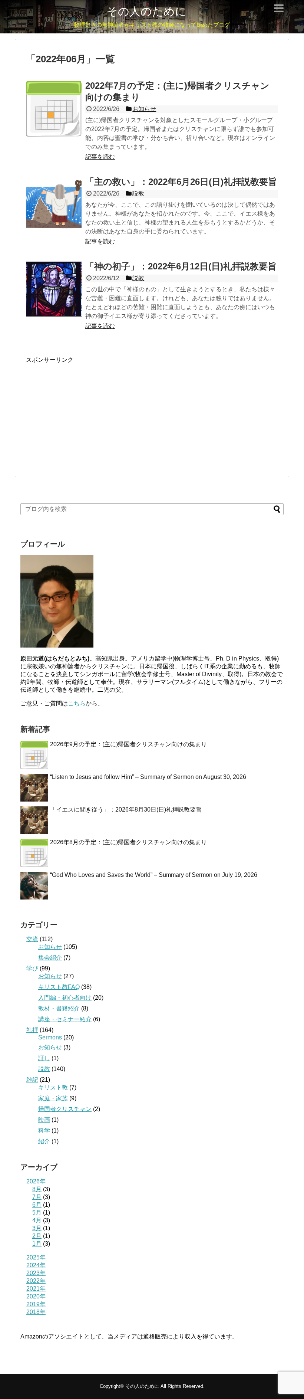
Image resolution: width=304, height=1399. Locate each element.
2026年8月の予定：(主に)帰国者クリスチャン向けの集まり (128, 842)
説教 (44, 1069)
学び (32, 968)
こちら (77, 703)
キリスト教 (53, 1087)
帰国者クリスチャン (65, 1109)
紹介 (44, 1141)
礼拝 (32, 1030)
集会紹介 (50, 957)
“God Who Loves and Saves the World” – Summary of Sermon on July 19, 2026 (153, 875)
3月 (37, 1228)
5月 (37, 1212)
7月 (37, 1197)
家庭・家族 (53, 1098)
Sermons (50, 1037)
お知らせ (50, 947)
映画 (44, 1120)
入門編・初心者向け (65, 998)
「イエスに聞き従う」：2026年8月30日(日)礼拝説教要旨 (126, 809)
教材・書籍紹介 (59, 1008)
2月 (37, 1236)
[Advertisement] (81, 410)
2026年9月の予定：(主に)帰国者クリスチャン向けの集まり (128, 744)
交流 (32, 939)
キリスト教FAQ (59, 987)
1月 (37, 1244)
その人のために (146, 11)
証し (44, 1058)
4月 (37, 1220)
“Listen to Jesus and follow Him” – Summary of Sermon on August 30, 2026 (148, 777)
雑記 (32, 1080)
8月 (37, 1189)
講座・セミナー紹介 (65, 1019)
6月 (37, 1205)
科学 (44, 1130)
